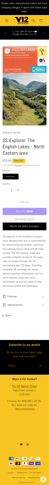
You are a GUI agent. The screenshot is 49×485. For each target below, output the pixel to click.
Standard (12, 177)
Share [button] (8, 315)
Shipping (18, 165)
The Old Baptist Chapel (24, 386)
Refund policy (22, 472)
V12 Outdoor (23, 469)
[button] (6, 20)
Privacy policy (35, 472)
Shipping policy (34, 477)
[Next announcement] (44, 33)
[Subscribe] (40, 366)
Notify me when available (24, 226)
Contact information (26, 482)
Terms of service (18, 477)
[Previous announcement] (5, 33)
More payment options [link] (24, 219)
